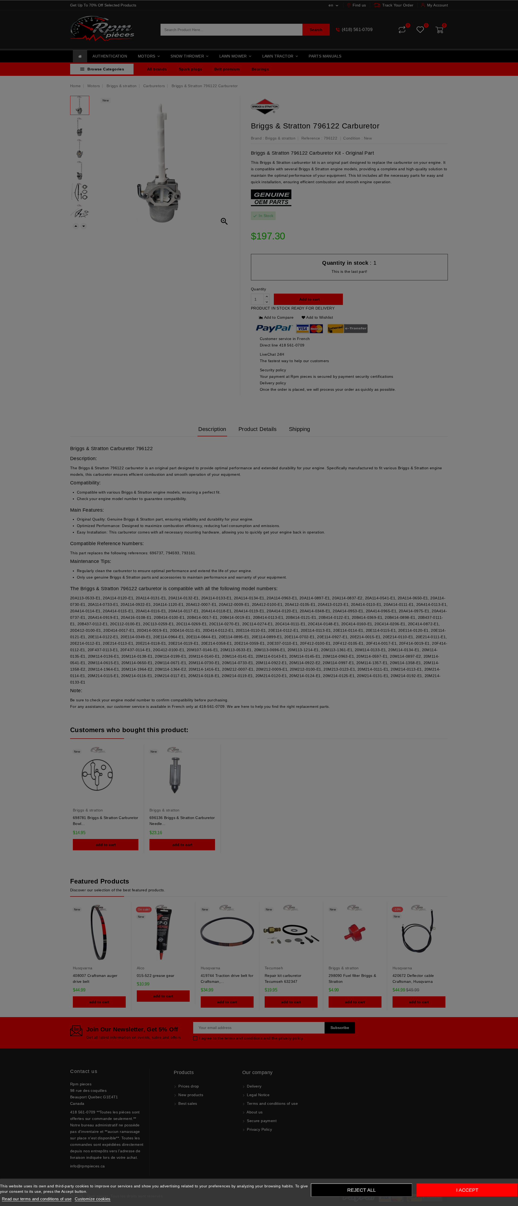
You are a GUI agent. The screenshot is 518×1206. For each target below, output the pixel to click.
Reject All (361, 1190)
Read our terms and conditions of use (36, 1199)
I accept (467, 1190)
